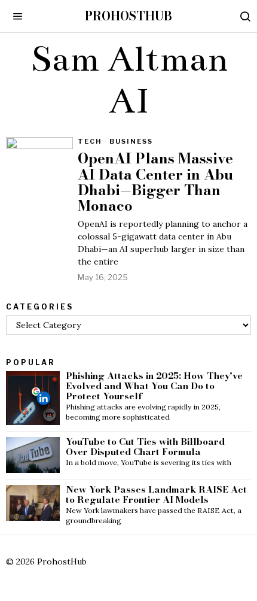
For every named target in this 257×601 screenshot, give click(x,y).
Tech (90, 141)
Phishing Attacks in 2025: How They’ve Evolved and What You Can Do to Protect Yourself (154, 386)
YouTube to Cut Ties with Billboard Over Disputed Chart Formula (145, 447)
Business (131, 141)
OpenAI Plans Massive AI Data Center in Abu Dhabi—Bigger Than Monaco (155, 182)
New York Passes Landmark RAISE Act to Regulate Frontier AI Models (156, 495)
